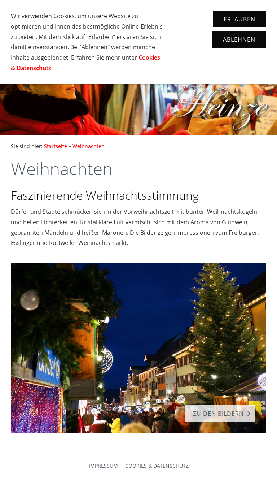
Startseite (55, 146)
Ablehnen (239, 39)
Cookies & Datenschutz (157, 465)
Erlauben (239, 19)
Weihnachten (88, 146)
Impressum (103, 465)
